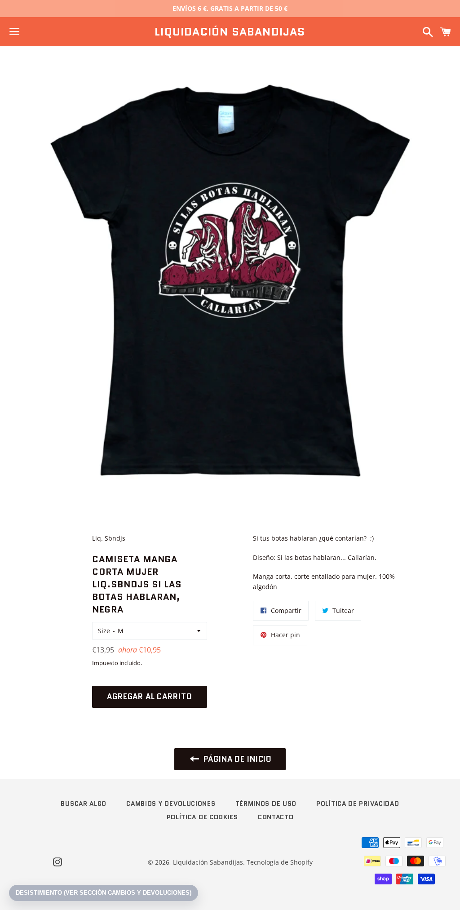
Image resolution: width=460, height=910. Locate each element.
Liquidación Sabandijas (230, 32)
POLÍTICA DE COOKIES (202, 816)
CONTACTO (276, 816)
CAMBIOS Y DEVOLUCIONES (170, 803)
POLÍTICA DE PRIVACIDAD (357, 803)
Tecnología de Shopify (280, 862)
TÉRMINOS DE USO (266, 803)
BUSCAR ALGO (83, 803)
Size (104, 630)
